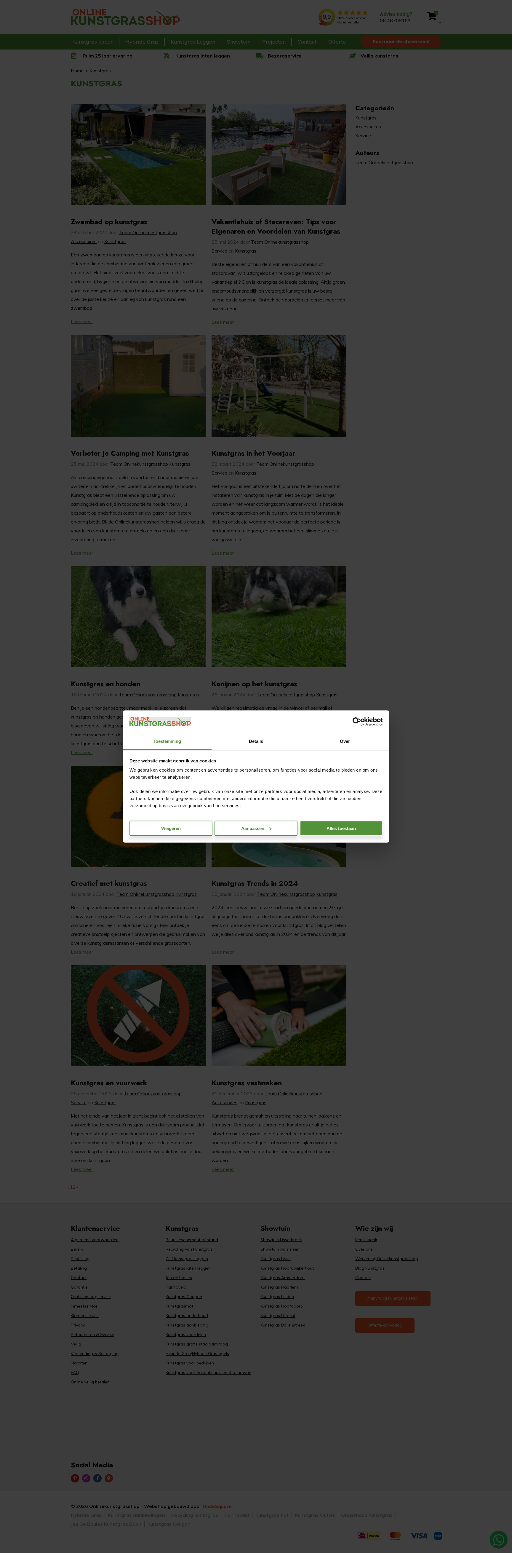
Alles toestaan (341, 828)
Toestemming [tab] (167, 741)
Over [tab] (345, 741)
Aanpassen (252, 828)
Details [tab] (256, 741)
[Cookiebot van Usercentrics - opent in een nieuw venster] (357, 721)
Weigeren (171, 828)
